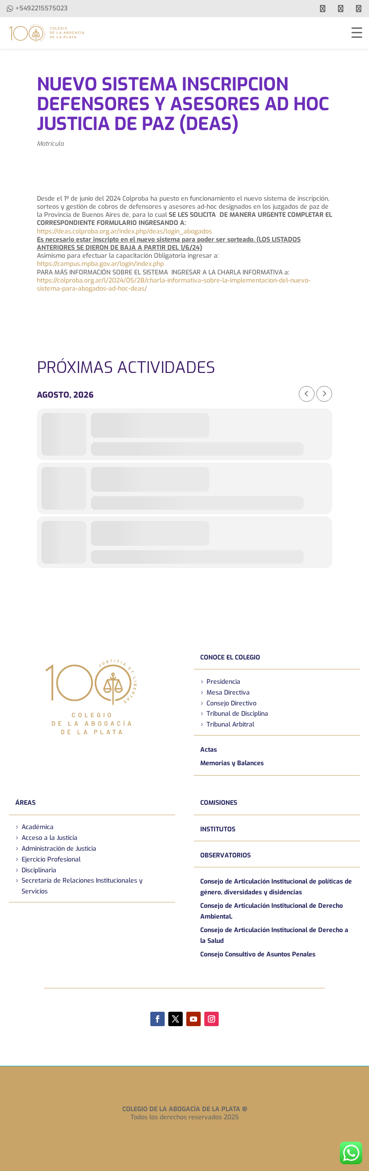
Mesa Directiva (228, 692)
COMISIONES (218, 803)
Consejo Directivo (231, 703)
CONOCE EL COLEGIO (230, 657)
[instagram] (358, 8)
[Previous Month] (307, 394)
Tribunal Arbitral (230, 724)
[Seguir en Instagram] (211, 1019)
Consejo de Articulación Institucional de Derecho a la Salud (274, 935)
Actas (208, 749)
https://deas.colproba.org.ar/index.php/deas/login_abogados (124, 231)
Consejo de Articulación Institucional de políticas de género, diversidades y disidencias (276, 887)
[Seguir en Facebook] (157, 1019)
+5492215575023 (41, 8)
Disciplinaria (39, 870)
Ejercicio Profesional (51, 859)
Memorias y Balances (232, 763)
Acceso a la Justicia (49, 838)
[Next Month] (324, 394)
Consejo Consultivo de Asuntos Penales (257, 954)
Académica (38, 827)
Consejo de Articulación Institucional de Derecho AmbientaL (271, 911)
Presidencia (223, 681)
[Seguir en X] (175, 1019)
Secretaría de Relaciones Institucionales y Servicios (82, 886)
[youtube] (340, 8)
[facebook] (322, 8)
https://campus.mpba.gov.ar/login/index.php (100, 264)
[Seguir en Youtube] (193, 1019)
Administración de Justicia (59, 848)
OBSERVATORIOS (225, 855)
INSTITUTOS (217, 829)
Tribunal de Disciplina (237, 713)
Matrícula (50, 143)
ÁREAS (25, 803)
